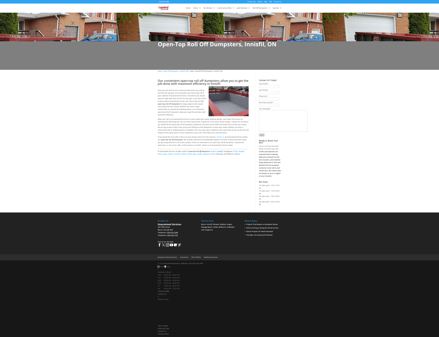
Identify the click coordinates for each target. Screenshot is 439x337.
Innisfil (220, 151)
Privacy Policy (163, 334)
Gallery (260, 2)
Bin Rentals (207, 8)
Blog (265, 2)
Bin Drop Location (266, 102)
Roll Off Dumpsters (260, 8)
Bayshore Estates (209, 154)
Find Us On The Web (165, 242)
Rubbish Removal (210, 257)
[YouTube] (171, 245)
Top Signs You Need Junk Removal (259, 235)
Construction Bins (224, 8)
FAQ (270, 2)
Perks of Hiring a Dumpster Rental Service (262, 228)
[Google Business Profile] (175, 245)
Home (188, 8)
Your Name (263, 84)
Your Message (265, 109)
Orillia (235, 151)
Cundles (199, 154)
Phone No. (263, 96)
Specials (276, 8)
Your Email (263, 90)
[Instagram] (167, 245)
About (195, 8)
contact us (220, 137)
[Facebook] (159, 245)
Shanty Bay (192, 154)
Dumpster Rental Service (167, 257)
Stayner (171, 154)
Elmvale (177, 154)
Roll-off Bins (196, 257)
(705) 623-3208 (164, 2)
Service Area (252, 2)
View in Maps (163, 326)
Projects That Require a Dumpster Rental (262, 224)
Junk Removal (242, 8)
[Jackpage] (179, 245)
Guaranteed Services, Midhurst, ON (177, 263)
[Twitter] (163, 245)
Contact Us (277, 2)
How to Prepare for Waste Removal (259, 231)
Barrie (214, 151)
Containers (184, 257)
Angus (165, 154)
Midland (184, 154)
